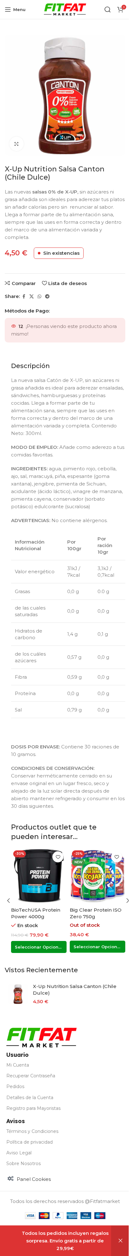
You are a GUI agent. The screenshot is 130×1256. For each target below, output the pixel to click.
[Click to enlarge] (16, 144)
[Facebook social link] (23, 296)
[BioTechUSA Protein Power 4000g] (39, 876)
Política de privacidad (29, 1142)
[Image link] (41, 1037)
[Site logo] (65, 9)
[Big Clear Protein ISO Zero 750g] (97, 876)
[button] (8, 900)
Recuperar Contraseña (30, 1076)
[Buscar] (107, 9)
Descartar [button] (120, 1241)
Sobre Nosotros (23, 1163)
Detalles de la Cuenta (29, 1097)
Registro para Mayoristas (33, 1108)
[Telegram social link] (47, 296)
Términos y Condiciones (32, 1131)
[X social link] (31, 296)
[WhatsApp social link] (39, 296)
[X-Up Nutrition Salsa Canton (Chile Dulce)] (18, 994)
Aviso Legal (19, 1153)
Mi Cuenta (17, 1065)
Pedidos (15, 1086)
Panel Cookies (34, 1179)
